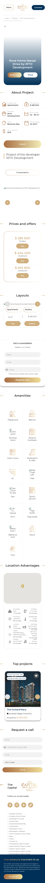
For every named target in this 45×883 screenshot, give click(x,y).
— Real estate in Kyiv (15, 829)
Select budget (10, 762)
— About (11, 839)
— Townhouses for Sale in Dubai (19, 851)
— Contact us (12, 841)
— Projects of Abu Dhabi (16, 816)
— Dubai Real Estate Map (17, 824)
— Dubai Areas (13, 821)
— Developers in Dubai (16, 819)
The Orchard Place (16, 709)
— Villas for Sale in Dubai (16, 849)
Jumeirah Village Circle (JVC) (20, 714)
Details (32, 324)
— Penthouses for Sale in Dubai (19, 854)
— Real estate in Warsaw (16, 831)
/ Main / (8, 18)
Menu (8, 7)
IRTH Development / (28, 18)
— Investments (13, 826)
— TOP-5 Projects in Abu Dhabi (19, 834)
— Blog (10, 836)
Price (30, 75)
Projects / (16, 18)
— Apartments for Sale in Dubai (19, 846)
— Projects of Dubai (15, 814)
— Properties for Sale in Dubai (18, 844)
